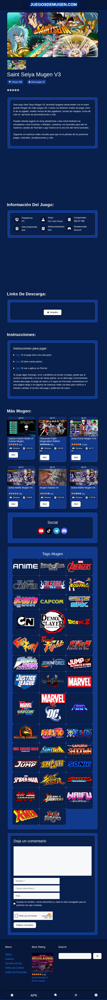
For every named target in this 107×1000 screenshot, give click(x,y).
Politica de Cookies (14, 967)
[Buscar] (97, 956)
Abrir (13, 455)
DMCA (8, 954)
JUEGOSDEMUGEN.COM (53, 4)
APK (34, 995)
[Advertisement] (52, 174)
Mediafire (54, 312)
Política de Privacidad (15, 972)
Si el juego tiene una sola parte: (34, 355)
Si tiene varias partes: (29, 361)
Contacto (9, 959)
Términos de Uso (13, 963)
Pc (22, 418)
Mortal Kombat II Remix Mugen (40, 979)
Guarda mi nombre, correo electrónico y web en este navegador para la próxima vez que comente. (51, 904)
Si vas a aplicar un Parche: (31, 368)
